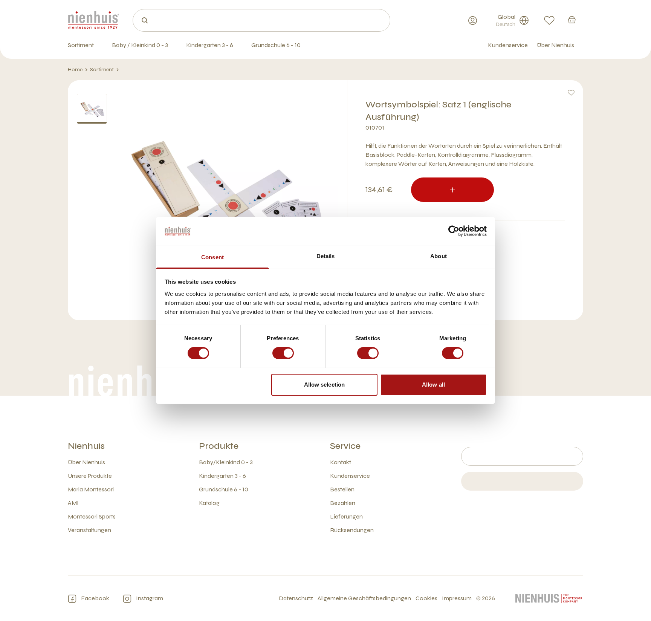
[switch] (283, 353)
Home (75, 69)
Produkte (218, 446)
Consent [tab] (212, 257)
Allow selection (324, 384)
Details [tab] (325, 256)
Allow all (433, 384)
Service (345, 446)
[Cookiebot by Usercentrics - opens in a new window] (454, 231)
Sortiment (102, 69)
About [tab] (438, 256)
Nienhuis (86, 446)
